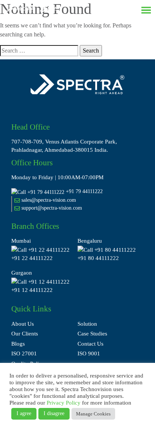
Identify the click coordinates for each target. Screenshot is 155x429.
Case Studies (92, 334)
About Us (22, 324)
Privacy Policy (64, 403)
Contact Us (90, 344)
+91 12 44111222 (32, 290)
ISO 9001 (89, 353)
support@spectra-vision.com (51, 208)
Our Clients (24, 334)
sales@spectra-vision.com (48, 200)
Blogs (18, 344)
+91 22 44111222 (32, 258)
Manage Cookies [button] (93, 414)
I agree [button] (24, 413)
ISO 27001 (24, 353)
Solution (87, 324)
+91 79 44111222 (84, 191)
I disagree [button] (54, 413)
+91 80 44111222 (98, 258)
